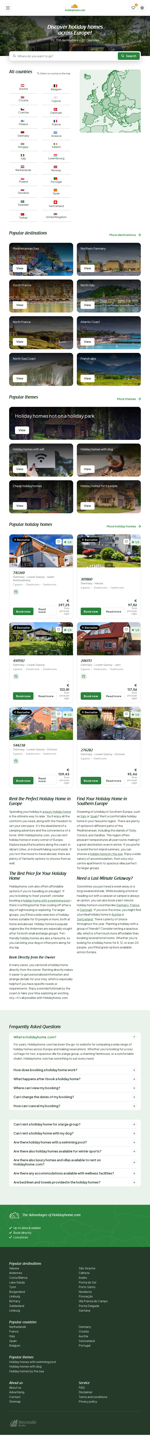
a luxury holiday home (56, 812)
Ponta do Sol (87, 1282)
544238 (35, 747)
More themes (126, 399)
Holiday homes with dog (25, 1366)
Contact (15, 1397)
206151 (101, 662)
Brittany (14, 1301)
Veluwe (14, 1268)
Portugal (84, 1345)
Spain (94, 816)
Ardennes (15, 1273)
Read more (42, 610)
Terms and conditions (93, 1397)
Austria (116, 914)
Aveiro (83, 1277)
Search (131, 56)
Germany (122, 905)
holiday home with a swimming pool (46, 900)
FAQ (82, 1387)
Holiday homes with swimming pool (32, 1362)
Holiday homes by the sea (26, 1371)
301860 (92, 581)
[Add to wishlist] (59, 541)
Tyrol (12, 1287)
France (134, 905)
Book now (23, 611)
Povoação (86, 1296)
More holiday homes (121, 526)
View (19, 268)
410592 (29, 662)
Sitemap (15, 1401)
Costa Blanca (18, 1277)
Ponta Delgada (89, 1306)
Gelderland (16, 1306)
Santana (84, 1310)
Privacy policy (88, 1401)
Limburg (14, 1296)
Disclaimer (85, 1392)
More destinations (122, 235)
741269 (33, 576)
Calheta (84, 1273)
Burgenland (17, 1292)
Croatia (84, 1331)
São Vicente (87, 1268)
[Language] (142, 8)
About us (15, 1387)
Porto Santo (87, 1287)
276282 (103, 752)
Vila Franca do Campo (93, 1301)
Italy (83, 816)
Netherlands (17, 1327)
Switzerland (85, 919)
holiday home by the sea (106, 854)
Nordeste (85, 1292)
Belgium (14, 1345)
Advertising (16, 1392)
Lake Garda (17, 1282)
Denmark (86, 910)
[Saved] (133, 8)
